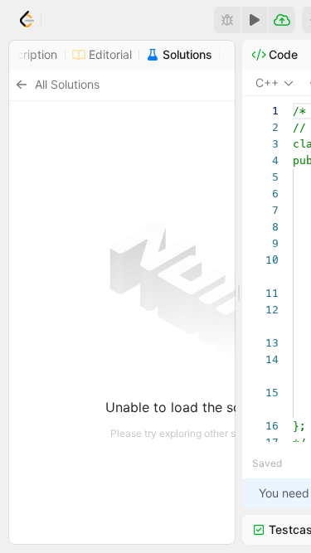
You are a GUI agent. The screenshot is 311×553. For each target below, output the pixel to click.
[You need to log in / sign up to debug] (227, 20)
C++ (267, 82)
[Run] (254, 20)
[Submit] (282, 20)
